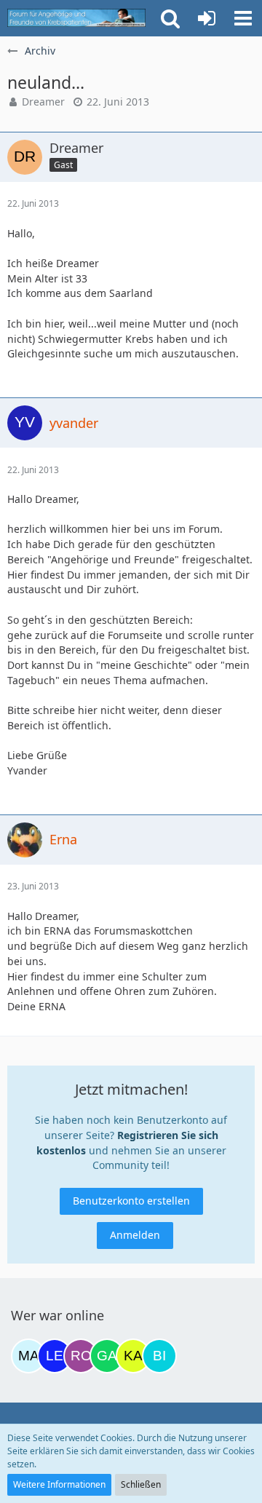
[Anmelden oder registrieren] (206, 18)
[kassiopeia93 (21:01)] (133, 1356)
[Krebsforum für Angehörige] (76, 18)
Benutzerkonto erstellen (131, 1200)
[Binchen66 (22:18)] (159, 1356)
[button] (243, 18)
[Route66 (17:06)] (80, 1356)
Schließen (141, 1484)
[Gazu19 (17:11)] (107, 1356)
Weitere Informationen (59, 1484)
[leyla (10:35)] (54, 1356)
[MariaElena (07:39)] (28, 1356)
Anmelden (135, 1235)
